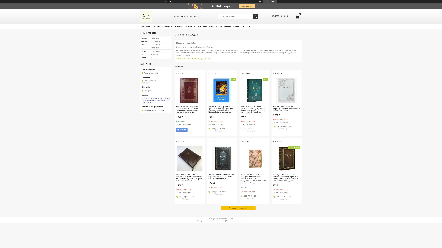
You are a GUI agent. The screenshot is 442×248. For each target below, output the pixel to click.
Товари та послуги (161, 26)
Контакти (190, 26)
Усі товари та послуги (237, 208)
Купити (183, 129)
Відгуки (246, 26)
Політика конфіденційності (235, 221)
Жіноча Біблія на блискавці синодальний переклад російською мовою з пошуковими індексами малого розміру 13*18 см (253, 178)
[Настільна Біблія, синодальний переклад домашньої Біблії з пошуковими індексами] (222, 158)
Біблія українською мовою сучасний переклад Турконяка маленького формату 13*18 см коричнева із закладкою (285, 177)
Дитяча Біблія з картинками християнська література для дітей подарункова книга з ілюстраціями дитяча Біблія (220, 109)
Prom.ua (232, 219)
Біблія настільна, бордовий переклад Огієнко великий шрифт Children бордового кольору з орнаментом (187, 109)
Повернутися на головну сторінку (194, 58)
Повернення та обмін (229, 26)
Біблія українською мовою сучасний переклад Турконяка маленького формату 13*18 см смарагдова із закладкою (253, 109)
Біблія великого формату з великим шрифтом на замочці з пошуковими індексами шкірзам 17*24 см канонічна (189, 177)
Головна (146, 26)
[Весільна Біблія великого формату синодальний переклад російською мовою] (286, 90)
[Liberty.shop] (146, 16)
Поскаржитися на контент (216, 221)
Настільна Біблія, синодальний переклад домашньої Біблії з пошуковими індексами (221, 176)
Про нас (178, 26)
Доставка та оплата (207, 26)
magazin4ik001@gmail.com (154, 110)
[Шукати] (255, 16)
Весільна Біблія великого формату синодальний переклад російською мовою (286, 108)
